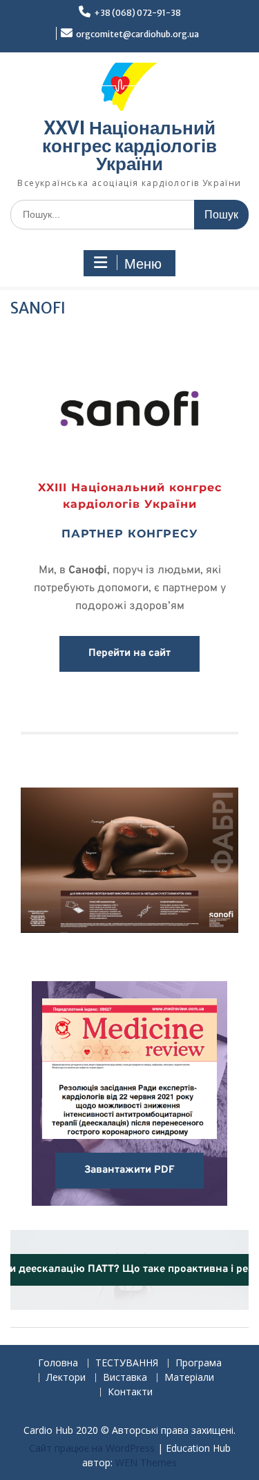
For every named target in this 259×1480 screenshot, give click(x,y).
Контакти (130, 1392)
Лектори (66, 1377)
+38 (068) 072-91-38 (137, 13)
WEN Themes (146, 1462)
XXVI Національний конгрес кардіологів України (129, 145)
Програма (198, 1363)
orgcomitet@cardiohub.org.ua (137, 34)
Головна (58, 1363)
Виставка (125, 1377)
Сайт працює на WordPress (92, 1448)
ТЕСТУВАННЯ (126, 1363)
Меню (143, 263)
